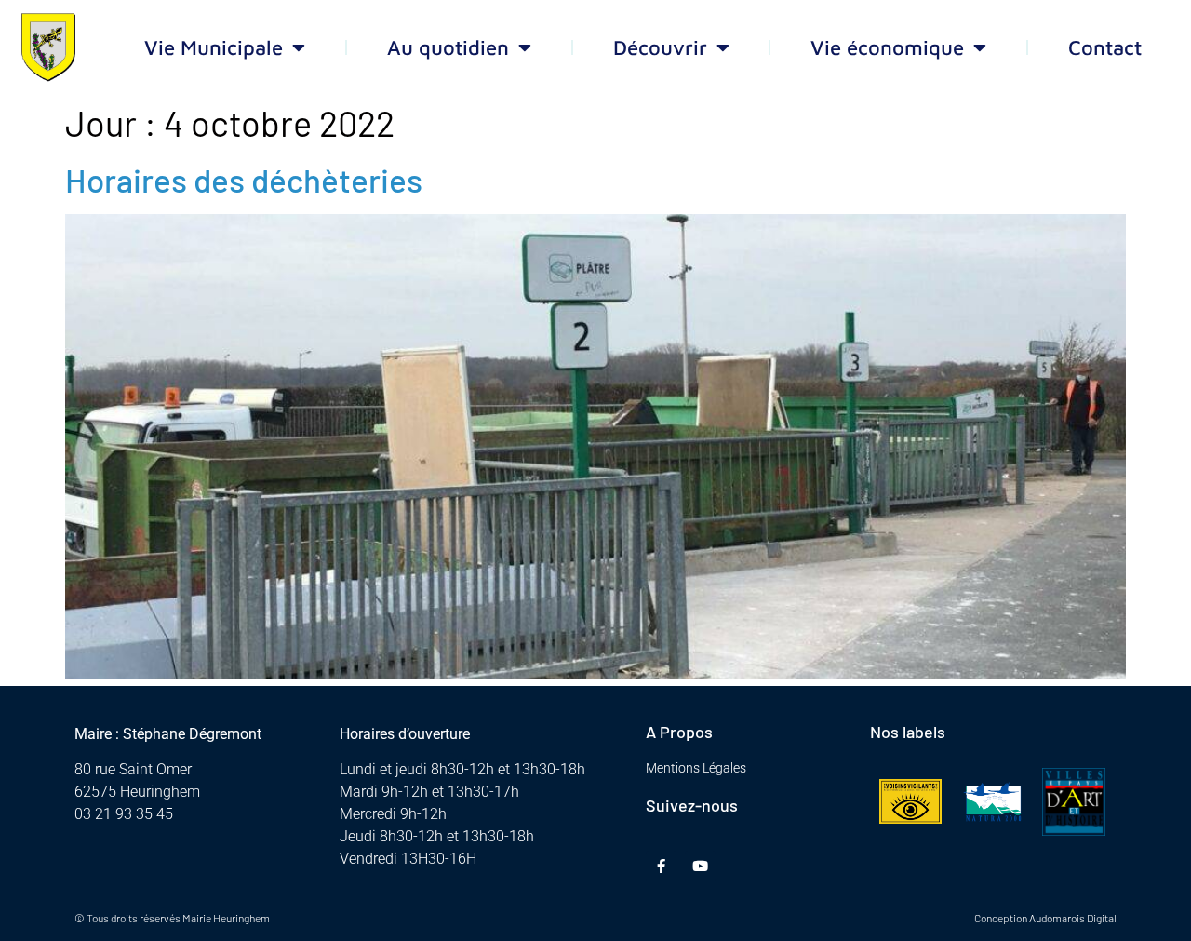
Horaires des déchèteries (243, 179)
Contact (1105, 47)
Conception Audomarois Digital (1045, 917)
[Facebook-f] (661, 866)
